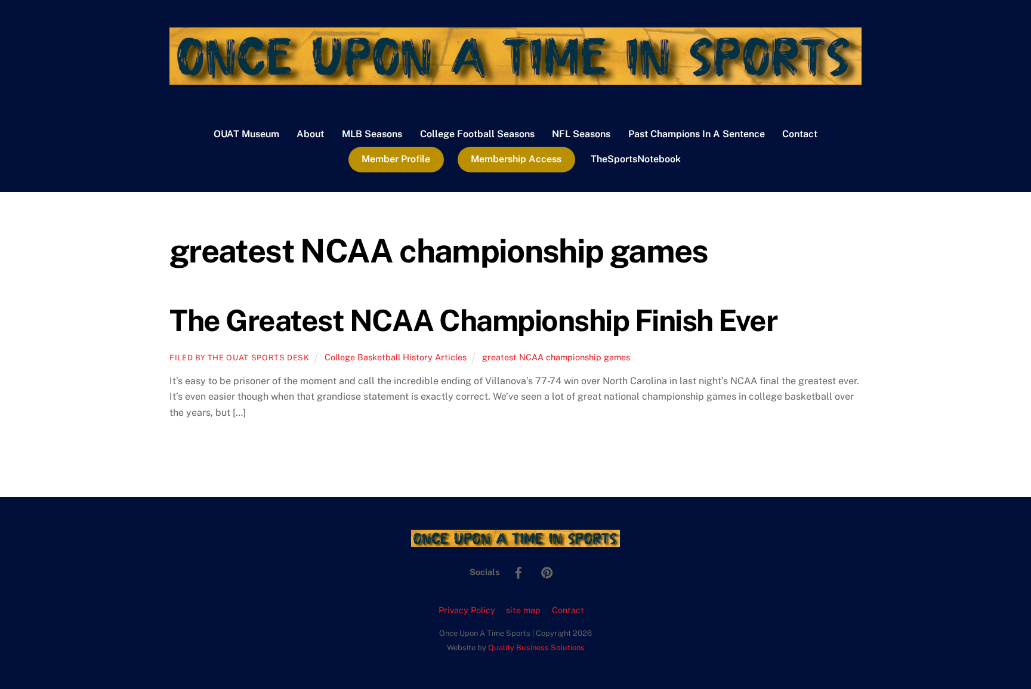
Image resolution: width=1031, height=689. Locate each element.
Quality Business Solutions (536, 647)
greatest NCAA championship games (556, 357)
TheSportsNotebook (636, 159)
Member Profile (396, 159)
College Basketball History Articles (396, 357)
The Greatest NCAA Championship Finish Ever (473, 320)
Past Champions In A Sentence (696, 134)
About (310, 134)
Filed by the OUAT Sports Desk (239, 357)
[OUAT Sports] (515, 78)
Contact (799, 134)
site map (523, 610)
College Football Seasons (477, 134)
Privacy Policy (467, 610)
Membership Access (516, 159)
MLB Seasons (372, 134)
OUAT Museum (246, 134)
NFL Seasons (581, 134)
